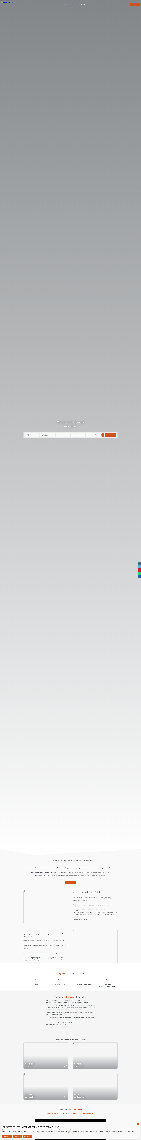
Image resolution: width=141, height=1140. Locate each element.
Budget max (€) (76, 435)
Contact (81, 4)
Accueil (62, 4)
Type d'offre (28, 434)
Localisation (60, 435)
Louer (71, 4)
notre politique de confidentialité (65, 1132)
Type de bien (43, 434)
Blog (85, 4)
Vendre (76, 4)
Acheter (67, 4)
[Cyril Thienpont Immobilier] (12, 5)
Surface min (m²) (91, 435)
